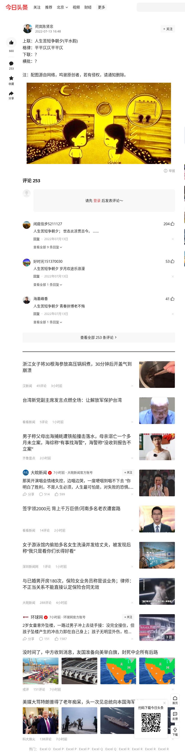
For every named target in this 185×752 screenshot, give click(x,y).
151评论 (39, 689)
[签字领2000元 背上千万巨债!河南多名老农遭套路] (157, 519)
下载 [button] (174, 731)
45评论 (41, 386)
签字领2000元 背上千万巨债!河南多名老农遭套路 (71, 509)
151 (47, 639)
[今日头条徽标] (16, 7)
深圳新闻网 (30, 566)
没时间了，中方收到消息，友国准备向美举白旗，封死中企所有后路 (90, 652)
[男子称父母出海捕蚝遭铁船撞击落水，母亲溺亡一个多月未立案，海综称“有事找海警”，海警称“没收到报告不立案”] (157, 446)
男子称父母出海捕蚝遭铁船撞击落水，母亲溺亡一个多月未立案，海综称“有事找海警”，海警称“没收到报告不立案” (77, 442)
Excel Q (97, 749)
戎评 (26, 689)
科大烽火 (29, 739)
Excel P (58, 749)
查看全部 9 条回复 (46, 247)
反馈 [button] (175, 719)
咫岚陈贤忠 (44, 26)
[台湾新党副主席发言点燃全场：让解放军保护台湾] (157, 410)
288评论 (45, 602)
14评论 (45, 530)
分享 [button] (11, 98)
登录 (97, 200)
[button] (37, 7)
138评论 (45, 739)
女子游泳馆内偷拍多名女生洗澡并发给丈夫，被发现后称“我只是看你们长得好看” (77, 548)
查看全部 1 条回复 (46, 284)
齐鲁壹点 (29, 458)
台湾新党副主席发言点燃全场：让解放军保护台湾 (72, 400)
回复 (36, 239)
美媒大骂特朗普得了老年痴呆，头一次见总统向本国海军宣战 (83, 702)
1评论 (47, 566)
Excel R (124, 749)
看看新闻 (29, 422)
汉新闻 (27, 386)
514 (47, 494)
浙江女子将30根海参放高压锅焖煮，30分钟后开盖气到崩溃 (77, 367)
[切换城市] (66, 7)
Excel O (45, 749)
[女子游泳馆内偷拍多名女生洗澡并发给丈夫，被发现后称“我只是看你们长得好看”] (157, 555)
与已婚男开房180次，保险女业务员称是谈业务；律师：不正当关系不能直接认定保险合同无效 (78, 584)
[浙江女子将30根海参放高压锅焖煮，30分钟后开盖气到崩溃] (157, 374)
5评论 (44, 422)
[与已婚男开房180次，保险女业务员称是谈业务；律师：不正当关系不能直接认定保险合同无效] (157, 591)
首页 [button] (175, 703)
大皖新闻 (29, 602)
